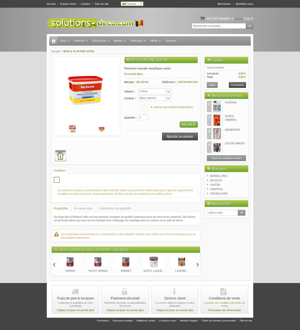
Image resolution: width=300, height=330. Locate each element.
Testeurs (170, 41)
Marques (219, 169)
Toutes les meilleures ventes (226, 158)
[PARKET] (126, 261)
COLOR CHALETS (235, 143)
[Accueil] (53, 41)
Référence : (169, 82)
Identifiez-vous (244, 3)
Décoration (99, 41)
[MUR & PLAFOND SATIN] (72, 129)
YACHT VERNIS (98, 270)
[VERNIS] (70, 261)
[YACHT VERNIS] (98, 261)
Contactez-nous (167, 320)
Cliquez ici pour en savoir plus (75, 310)
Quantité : (130, 117)
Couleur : (130, 98)
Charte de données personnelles (218, 320)
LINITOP (215, 184)
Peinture (79, 41)
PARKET (126, 270)
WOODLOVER (219, 193)
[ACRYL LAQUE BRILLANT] (154, 261)
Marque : (129, 82)
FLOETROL (231, 103)
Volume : (129, 91)
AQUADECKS (232, 130)
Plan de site (246, 320)
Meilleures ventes (227, 96)
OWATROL (216, 189)
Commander (237, 85)
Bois (63, 41)
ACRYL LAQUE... (153, 270)
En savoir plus (83, 208)
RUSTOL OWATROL (231, 118)
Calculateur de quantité (115, 208)
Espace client (68, 3)
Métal (154, 41)
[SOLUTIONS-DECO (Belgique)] (95, 23)
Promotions (103, 320)
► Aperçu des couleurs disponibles (172, 107)
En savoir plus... (134, 74)
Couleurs (60, 170)
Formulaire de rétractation (224, 310)
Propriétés (61, 208)
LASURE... (181, 270)
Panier (217, 60)
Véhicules (136, 41)
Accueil (55, 51)
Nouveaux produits (123, 320)
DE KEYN (142, 82)
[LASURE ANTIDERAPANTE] (182, 261)
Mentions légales (189, 320)
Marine (118, 41)
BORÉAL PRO (218, 176)
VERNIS (70, 270)
